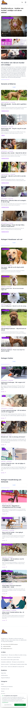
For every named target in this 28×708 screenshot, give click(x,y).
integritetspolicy (5, 702)
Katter (4, 368)
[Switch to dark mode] (22, 2)
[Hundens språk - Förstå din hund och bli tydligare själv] (14, 26)
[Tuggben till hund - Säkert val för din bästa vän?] (14, 55)
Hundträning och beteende (8, 17)
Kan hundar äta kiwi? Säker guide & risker (10, 659)
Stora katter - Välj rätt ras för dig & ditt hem (10, 657)
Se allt (14, 87)
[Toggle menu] (25, 2)
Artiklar (3, 652)
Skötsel (3, 40)
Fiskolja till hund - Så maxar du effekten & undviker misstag (13, 655)
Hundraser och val (5, 110)
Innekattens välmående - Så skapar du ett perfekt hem (12, 662)
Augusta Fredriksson (5, 102)
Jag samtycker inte (7, 704)
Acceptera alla (20, 704)
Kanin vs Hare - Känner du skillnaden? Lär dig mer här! (12, 666)
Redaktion (4, 670)
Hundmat (4, 50)
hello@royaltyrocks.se (7, 648)
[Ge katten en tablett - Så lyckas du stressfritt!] (14, 44)
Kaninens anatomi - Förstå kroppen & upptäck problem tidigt (14, 664)
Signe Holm (3, 265)
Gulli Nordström (4, 126)
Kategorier (4, 681)
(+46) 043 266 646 (6, 646)
